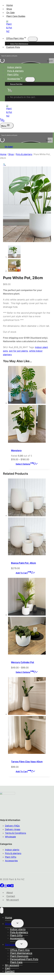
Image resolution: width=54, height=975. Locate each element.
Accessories (11, 860)
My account (12, 900)
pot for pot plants (18, 351)
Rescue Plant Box (16, 84)
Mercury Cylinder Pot (22, 662)
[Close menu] (2, 910)
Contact (10, 896)
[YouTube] (9, 886)
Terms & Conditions (15, 833)
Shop (9, 9)
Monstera (16, 450)
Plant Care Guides (15, 16)
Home (9, 5)
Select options (23, 464)
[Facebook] (2, 886)
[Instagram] (5, 886)
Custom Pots (13, 47)
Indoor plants (14, 67)
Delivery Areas (12, 829)
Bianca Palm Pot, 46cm (23, 563)
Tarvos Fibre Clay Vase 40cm (27, 761)
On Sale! (9, 146)
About (9, 892)
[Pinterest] (12, 886)
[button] (4, 164)
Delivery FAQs (12, 825)
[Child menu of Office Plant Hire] (33, 39)
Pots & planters (15, 71)
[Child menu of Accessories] (30, 79)
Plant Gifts (12, 74)
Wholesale (10, 836)
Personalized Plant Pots (24, 959)
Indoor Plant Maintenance (19, 44)
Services (10, 944)
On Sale (10, 12)
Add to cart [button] (22, 573)
